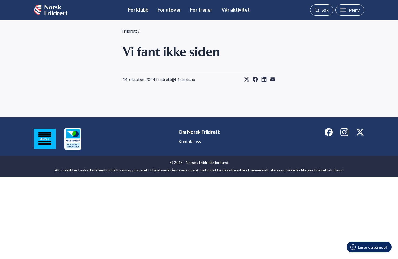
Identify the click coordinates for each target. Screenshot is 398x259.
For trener (201, 10)
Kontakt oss (189, 141)
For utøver (169, 10)
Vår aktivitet (235, 10)
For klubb (138, 10)
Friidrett (129, 30)
